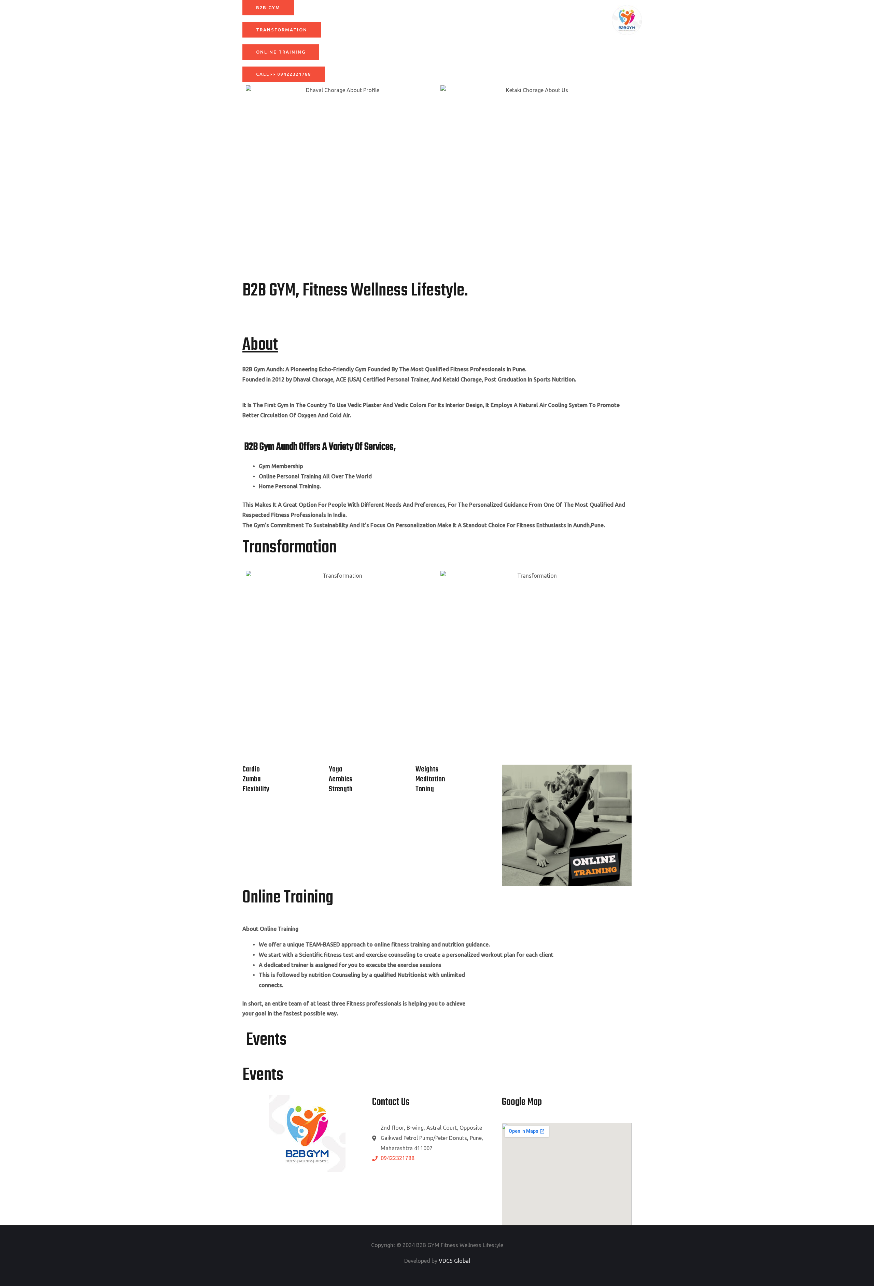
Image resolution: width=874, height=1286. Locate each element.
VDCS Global (454, 1261)
